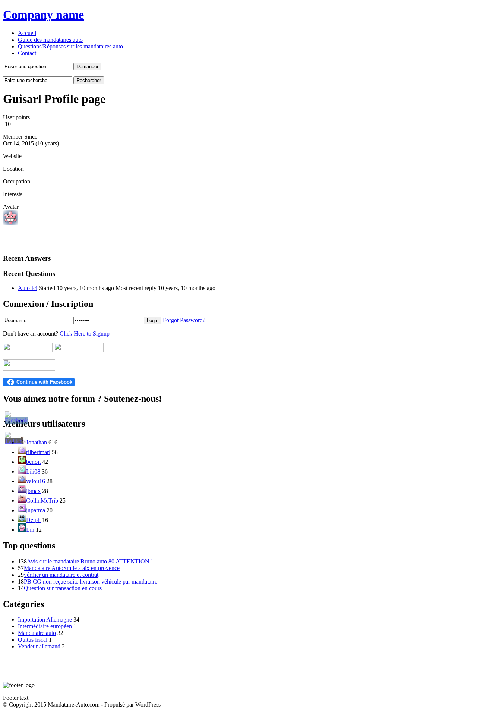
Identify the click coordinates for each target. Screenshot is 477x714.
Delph (33, 520)
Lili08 (33, 471)
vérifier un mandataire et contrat (61, 575)
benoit (33, 462)
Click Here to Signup (85, 333)
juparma (35, 510)
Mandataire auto (37, 633)
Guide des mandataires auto (50, 40)
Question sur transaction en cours (63, 588)
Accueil (27, 33)
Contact (27, 53)
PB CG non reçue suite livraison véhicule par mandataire (90, 581)
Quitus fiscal (32, 639)
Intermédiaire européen (45, 626)
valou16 (35, 481)
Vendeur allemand (39, 646)
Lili (30, 529)
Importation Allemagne (45, 619)
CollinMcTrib (42, 500)
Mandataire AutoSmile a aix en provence (72, 568)
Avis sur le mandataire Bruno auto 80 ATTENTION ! (90, 561)
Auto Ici (27, 288)
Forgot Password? (184, 320)
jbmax (33, 491)
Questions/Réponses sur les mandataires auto (70, 46)
